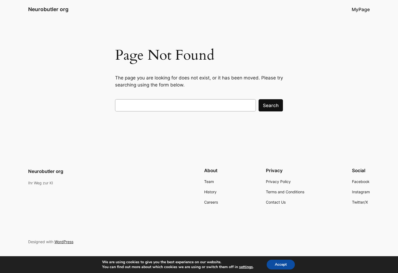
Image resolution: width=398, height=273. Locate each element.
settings (246, 267)
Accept (281, 264)
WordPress (63, 241)
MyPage (361, 9)
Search (271, 105)
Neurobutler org (48, 9)
